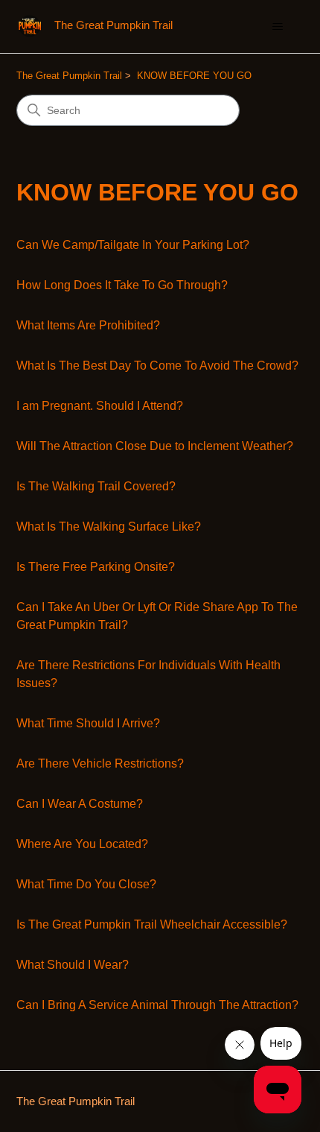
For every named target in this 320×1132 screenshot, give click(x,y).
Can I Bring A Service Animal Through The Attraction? (157, 1005)
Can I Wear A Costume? (79, 803)
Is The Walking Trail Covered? (96, 486)
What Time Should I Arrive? (88, 723)
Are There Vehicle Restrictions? (100, 763)
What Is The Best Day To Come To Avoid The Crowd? (157, 365)
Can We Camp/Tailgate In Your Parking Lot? (132, 244)
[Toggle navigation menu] (278, 27)
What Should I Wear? (72, 964)
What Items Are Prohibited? (88, 325)
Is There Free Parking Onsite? (95, 566)
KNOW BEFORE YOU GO (194, 75)
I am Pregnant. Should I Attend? (99, 405)
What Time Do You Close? (86, 884)
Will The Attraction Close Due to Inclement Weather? (154, 446)
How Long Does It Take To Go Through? (122, 285)
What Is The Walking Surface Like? (108, 526)
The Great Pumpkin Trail (69, 75)
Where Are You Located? (82, 844)
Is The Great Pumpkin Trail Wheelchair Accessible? (151, 924)
